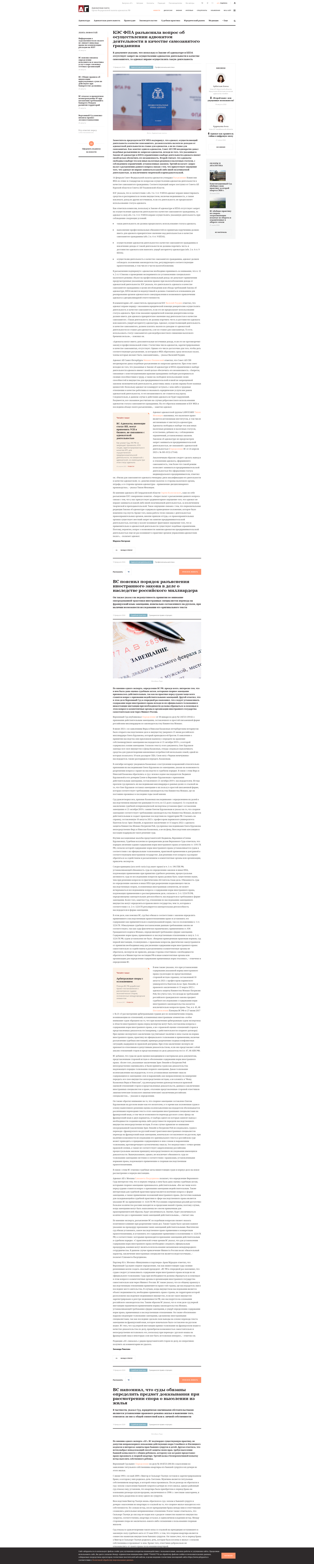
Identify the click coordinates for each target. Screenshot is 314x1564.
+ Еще (225, 20)
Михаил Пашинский (153, 360)
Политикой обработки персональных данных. (113, 1560)
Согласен (228, 1555)
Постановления (160, 1010)
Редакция (161, 3)
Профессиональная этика (164, 67)
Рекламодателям (175, 3)
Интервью (189, 10)
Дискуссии (168, 10)
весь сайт (227, 10)
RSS (212, 3)
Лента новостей (88, 33)
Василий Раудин (174, 303)
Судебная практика (170, 20)
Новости (156, 10)
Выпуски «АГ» (127, 3)
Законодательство (148, 20)
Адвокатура (84, 20)
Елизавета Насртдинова (147, 1178)
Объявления (215, 10)
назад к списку (126, 550)
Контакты (150, 3)
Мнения (179, 10)
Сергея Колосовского (171, 492)
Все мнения (220, 147)
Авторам (139, 3)
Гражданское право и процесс (160, 615)
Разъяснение (179, 177)
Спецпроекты (202, 10)
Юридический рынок (194, 20)
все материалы (221, 232)
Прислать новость (190, 572)
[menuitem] (84, 20)
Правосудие (130, 20)
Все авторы (190, 3)
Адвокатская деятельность (107, 20)
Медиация (213, 20)
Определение (176, 449)
